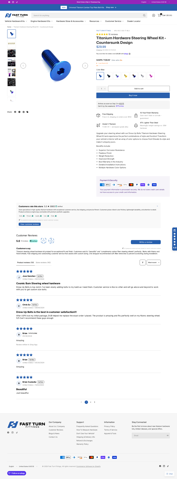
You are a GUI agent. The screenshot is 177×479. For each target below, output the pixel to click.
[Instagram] (13, 2)
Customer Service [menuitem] (113, 21)
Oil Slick (134, 76)
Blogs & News (54, 433)
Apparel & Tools (110, 433)
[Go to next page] (95, 402)
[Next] (85, 65)
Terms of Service (110, 430)
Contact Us (53, 437)
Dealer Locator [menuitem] (134, 21)
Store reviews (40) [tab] (43, 262)
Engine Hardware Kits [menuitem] (40, 21)
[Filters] (143, 262)
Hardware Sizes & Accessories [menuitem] (70, 21)
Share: (9, 112)
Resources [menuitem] (94, 21)
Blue (100, 76)
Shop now (110, 7)
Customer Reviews (56, 430)
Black (108, 76)
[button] (102, 34)
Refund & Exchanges (84, 441)
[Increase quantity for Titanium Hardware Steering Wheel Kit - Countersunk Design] (105, 89)
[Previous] (23, 65)
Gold (125, 76)
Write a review (145, 242)
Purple (150, 76)
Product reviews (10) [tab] (25, 262)
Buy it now (133, 95)
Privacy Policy (109, 426)
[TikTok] (17, 2)
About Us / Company (57, 426)
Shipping (99, 50)
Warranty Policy (82, 444)
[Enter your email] (167, 435)
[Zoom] (86, 34)
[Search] (144, 15)
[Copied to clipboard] (27, 112)
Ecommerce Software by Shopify (88, 466)
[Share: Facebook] (15, 112)
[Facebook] (9, 2)
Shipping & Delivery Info (85, 437)
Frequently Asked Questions (87, 426)
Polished (142, 76)
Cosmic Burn (117, 76)
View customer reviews (29, 224)
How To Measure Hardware (86, 430)
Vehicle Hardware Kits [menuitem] (15, 21)
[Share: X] (19, 112)
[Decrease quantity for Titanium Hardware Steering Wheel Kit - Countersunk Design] (98, 89)
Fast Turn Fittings (103, 31)
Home (9, 27)
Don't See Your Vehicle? (85, 433)
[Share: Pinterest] (23, 112)
